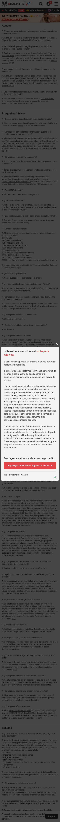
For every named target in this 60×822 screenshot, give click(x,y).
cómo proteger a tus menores (16, 475)
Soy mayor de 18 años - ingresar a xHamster (30, 465)
